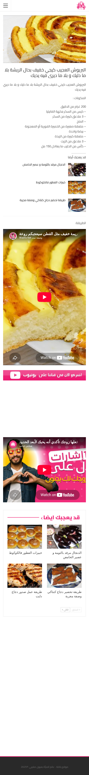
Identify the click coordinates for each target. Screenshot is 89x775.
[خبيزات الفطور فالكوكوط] (77, 187)
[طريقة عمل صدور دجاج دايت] (24, 576)
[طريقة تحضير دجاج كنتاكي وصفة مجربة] (77, 205)
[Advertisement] (55, 685)
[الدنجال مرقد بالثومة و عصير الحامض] (77, 169)
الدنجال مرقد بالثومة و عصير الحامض (44, 164)
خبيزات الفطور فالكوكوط (50, 182)
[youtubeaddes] (44, 375)
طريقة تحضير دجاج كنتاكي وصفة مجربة (42, 200)
